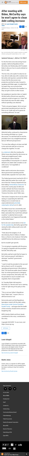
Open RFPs (5, 435)
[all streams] (27, 454)
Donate (24, 2)
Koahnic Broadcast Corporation (10, 422)
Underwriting (6, 409)
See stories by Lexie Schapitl (10, 353)
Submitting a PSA (7, 432)
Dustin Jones (6, 360)
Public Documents (7, 419)
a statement (6, 152)
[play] (2, 454)
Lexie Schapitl (10, 24)
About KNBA (6, 395)
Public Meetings (7, 415)
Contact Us (5, 405)
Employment (6, 398)
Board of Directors (7, 429)
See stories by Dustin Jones (9, 371)
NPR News (5, 328)
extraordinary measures (16, 184)
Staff (4, 402)
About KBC (5, 425)
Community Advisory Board (9, 412)
